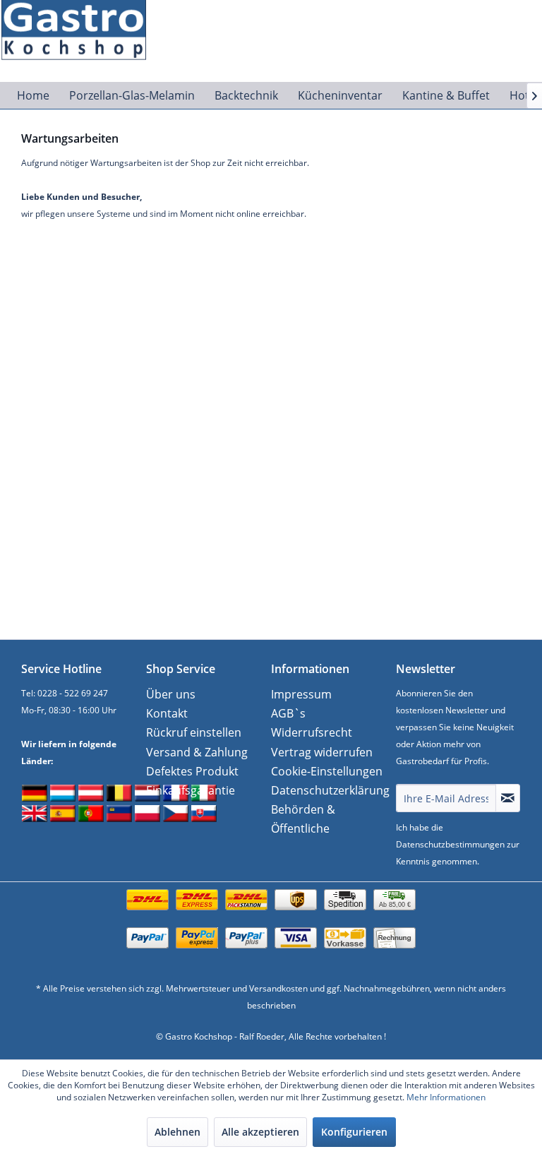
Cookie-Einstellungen (327, 771)
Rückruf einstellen (193, 732)
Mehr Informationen (446, 1097)
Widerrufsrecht (311, 732)
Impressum (301, 694)
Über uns (170, 694)
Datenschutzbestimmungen (450, 844)
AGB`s (288, 713)
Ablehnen (177, 1131)
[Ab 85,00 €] (271, 914)
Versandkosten (278, 988)
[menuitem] (33, 95)
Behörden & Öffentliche (303, 819)
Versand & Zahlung (197, 752)
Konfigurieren (354, 1131)
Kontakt (167, 713)
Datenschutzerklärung (330, 790)
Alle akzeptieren (260, 1131)
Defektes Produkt (192, 771)
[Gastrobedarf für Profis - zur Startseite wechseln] (82, 24)
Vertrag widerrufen (322, 752)
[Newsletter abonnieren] (507, 798)
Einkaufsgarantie (190, 790)
